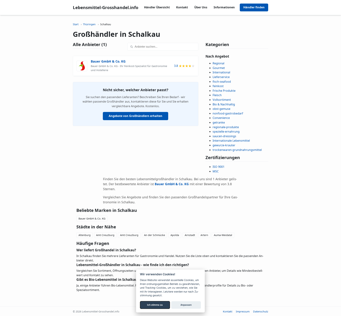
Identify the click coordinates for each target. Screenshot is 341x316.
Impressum (243, 311)
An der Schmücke (154, 235)
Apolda (174, 235)
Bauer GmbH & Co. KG (92, 218)
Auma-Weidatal (223, 235)
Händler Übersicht (157, 7)
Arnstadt (190, 235)
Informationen (224, 7)
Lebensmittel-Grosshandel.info (105, 7)
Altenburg (85, 235)
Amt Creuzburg (105, 235)
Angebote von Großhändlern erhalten (135, 116)
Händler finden (254, 7)
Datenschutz (260, 311)
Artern (204, 235)
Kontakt (182, 7)
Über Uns (200, 7)
